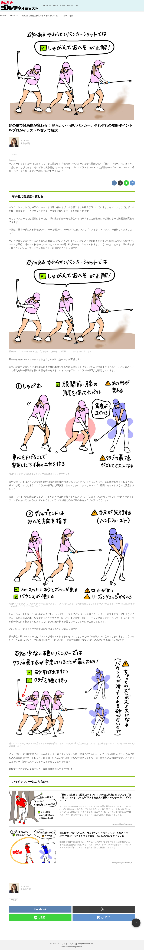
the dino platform (75, 947)
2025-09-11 (26, 140)
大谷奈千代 (26, 143)
